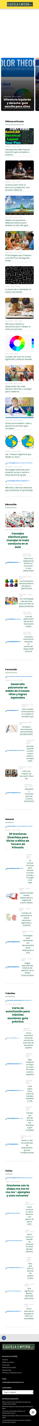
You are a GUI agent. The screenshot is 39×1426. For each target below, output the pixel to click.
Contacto (5, 1360)
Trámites (10, 993)
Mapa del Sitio (6, 1370)
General (9, 819)
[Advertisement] (19, 29)
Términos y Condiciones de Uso (12, 1373)
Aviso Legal (6, 1365)
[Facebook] (4, 1338)
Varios (8, 1170)
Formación (11, 669)
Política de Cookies (8, 1362)
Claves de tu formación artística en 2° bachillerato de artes (14, 1412)
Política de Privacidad (9, 1368)
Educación (11, 504)
